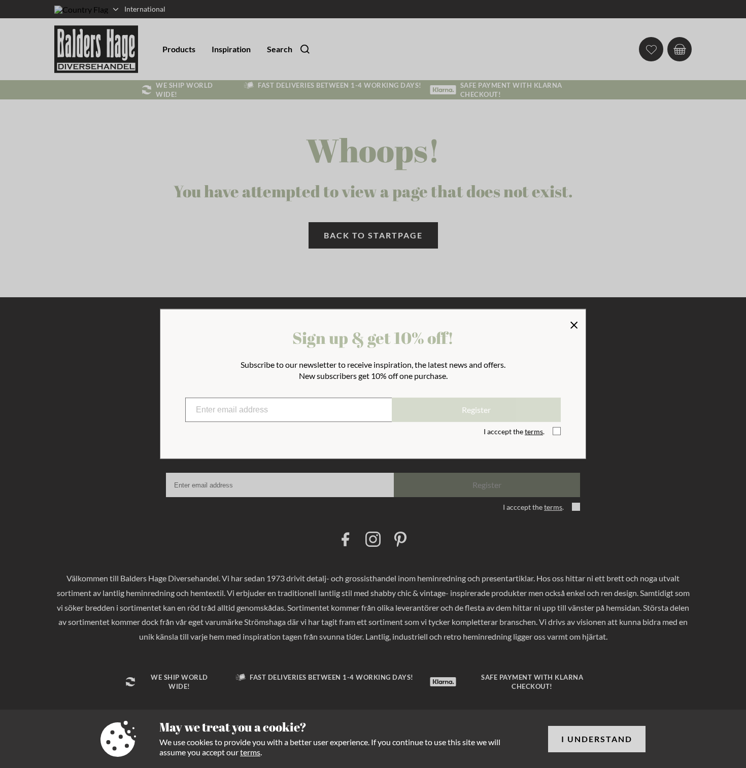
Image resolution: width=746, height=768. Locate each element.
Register (476, 409)
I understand (596, 739)
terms (250, 752)
